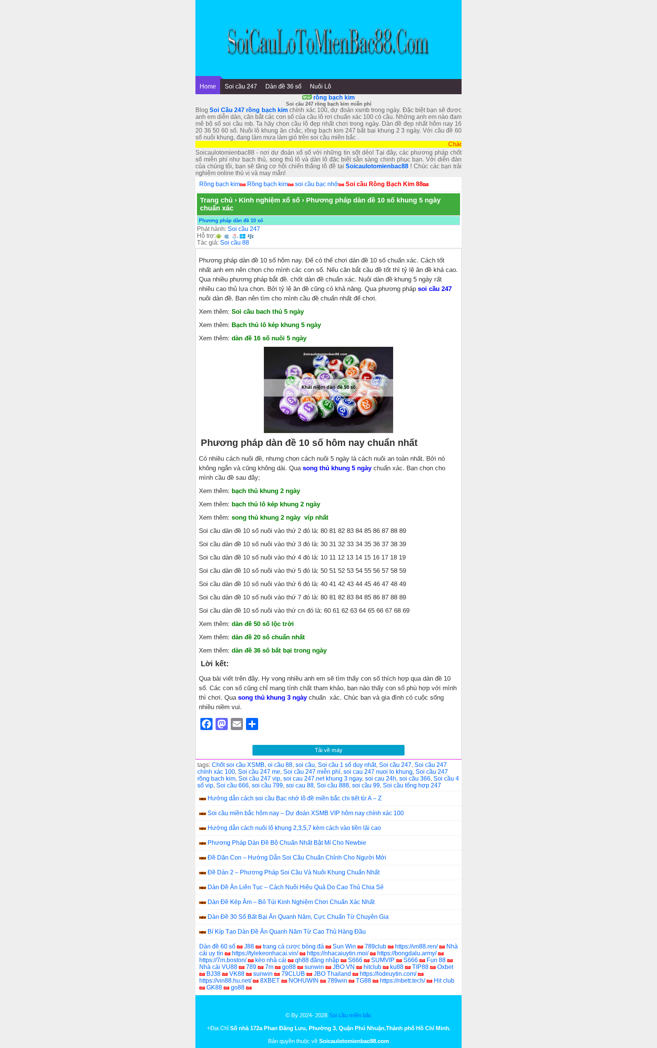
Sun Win (344, 946)
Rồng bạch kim (219, 184)
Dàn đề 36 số (283, 86)
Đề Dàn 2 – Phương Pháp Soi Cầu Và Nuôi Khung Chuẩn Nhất (293, 872)
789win (337, 980)
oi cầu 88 (280, 765)
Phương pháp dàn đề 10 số (231, 220)
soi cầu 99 (366, 785)
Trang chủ (216, 200)
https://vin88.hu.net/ (225, 980)
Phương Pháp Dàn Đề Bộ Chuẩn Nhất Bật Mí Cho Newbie (287, 842)
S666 (355, 960)
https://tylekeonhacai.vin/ (265, 953)
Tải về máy (329, 750)
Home (208, 86)
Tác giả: (208, 242)
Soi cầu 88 (234, 242)
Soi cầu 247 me (259, 771)
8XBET (270, 980)
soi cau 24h (380, 778)
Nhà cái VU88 (218, 967)
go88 (289, 967)
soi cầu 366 (414, 778)
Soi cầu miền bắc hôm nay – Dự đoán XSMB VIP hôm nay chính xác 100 (306, 813)
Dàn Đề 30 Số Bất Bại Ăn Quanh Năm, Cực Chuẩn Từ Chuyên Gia (298, 917)
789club (375, 946)
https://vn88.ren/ (416, 946)
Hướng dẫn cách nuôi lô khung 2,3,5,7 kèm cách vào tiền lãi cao (294, 828)
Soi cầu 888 (333, 785)
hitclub (372, 967)
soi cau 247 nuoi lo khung (378, 771)
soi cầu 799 (267, 785)
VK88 (236, 974)
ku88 (396, 967)
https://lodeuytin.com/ (388, 974)
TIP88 (420, 967)
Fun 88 (436, 960)
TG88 (363, 980)
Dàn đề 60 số (217, 946)
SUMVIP (383, 960)
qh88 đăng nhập (317, 960)
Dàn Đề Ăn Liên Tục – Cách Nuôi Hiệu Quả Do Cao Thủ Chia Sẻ (296, 887)
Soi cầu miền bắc (350, 1015)
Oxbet (445, 967)
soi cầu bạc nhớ (316, 184)
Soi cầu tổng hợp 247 (412, 785)
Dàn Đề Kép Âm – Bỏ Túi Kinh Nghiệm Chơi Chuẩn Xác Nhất (291, 902)
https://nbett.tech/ (402, 980)
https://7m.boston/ (222, 960)
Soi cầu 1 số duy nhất (347, 765)
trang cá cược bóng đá (293, 946)
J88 (249, 946)
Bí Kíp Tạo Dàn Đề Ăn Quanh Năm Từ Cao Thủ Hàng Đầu (287, 931)
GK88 (214, 987)
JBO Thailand (332, 974)
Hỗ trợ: (206, 235)
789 (251, 967)
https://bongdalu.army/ (406, 953)
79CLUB (293, 974)
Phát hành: (211, 229)
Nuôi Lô (320, 86)
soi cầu (305, 765)
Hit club (444, 980)
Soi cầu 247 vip (259, 778)
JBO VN (344, 967)
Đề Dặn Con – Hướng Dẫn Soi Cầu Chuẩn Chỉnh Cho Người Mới (297, 857)
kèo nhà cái (270, 960)
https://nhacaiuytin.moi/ (337, 953)
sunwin (314, 967)
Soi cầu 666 (232, 785)
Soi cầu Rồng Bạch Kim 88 (384, 184)
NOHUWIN (304, 980)
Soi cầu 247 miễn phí (311, 771)
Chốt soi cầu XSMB (238, 765)
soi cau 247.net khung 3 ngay (322, 778)
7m (269, 967)
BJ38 (213, 974)
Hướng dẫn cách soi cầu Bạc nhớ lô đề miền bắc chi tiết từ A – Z (295, 798)
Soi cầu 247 (241, 86)
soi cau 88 (300, 785)
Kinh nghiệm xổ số (269, 200)
